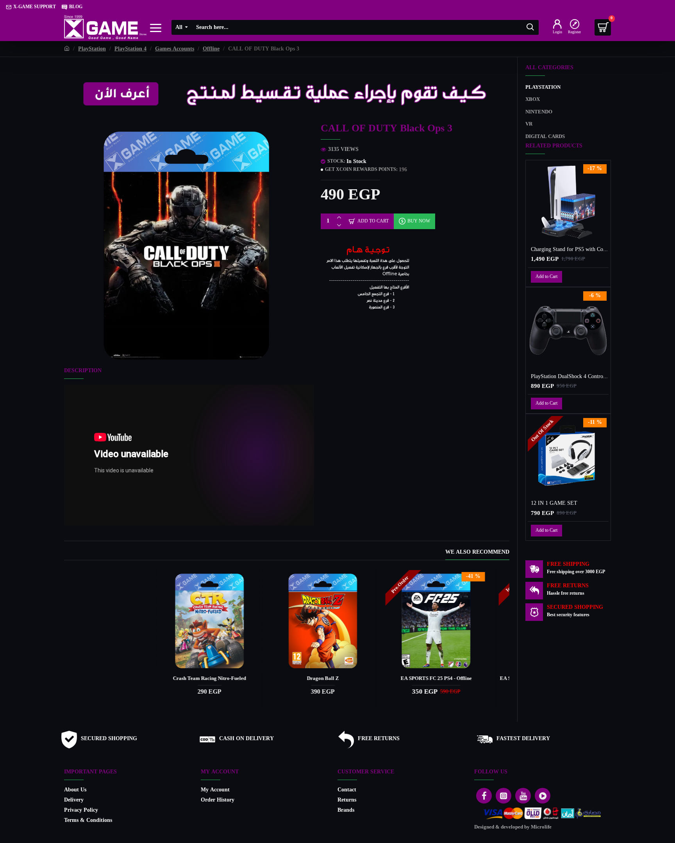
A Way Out (117, 679)
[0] (603, 27)
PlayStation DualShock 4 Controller (570, 376)
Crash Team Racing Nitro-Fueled (456, 679)
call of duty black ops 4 (343, 679)
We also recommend (477, 553)
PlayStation (92, 49)
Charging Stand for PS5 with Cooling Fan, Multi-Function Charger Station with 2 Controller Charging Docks (570, 249)
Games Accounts (174, 49)
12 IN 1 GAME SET (554, 503)
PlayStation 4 (130, 49)
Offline (211, 49)
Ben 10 (230, 679)
